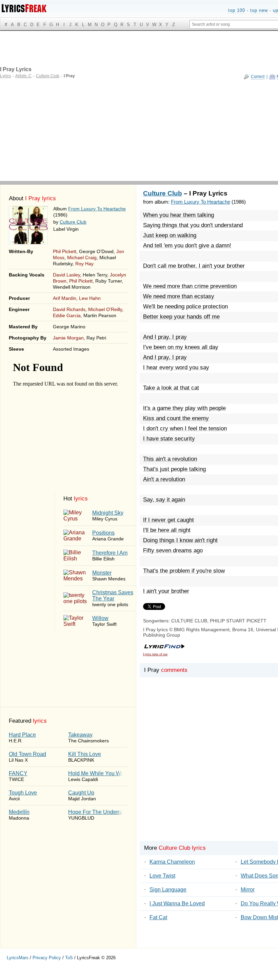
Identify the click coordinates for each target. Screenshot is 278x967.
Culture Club (73, 222)
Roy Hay (84, 263)
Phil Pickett (64, 251)
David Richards (69, 309)
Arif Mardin (64, 298)
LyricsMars (17, 957)
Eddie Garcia (67, 315)
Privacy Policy (47, 957)
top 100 (236, 10)
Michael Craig (82, 257)
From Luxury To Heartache (97, 208)
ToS (69, 957)
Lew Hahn (90, 298)
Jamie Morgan (68, 338)
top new (259, 10)
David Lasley (66, 274)
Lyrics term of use (155, 654)
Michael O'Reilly (105, 309)
